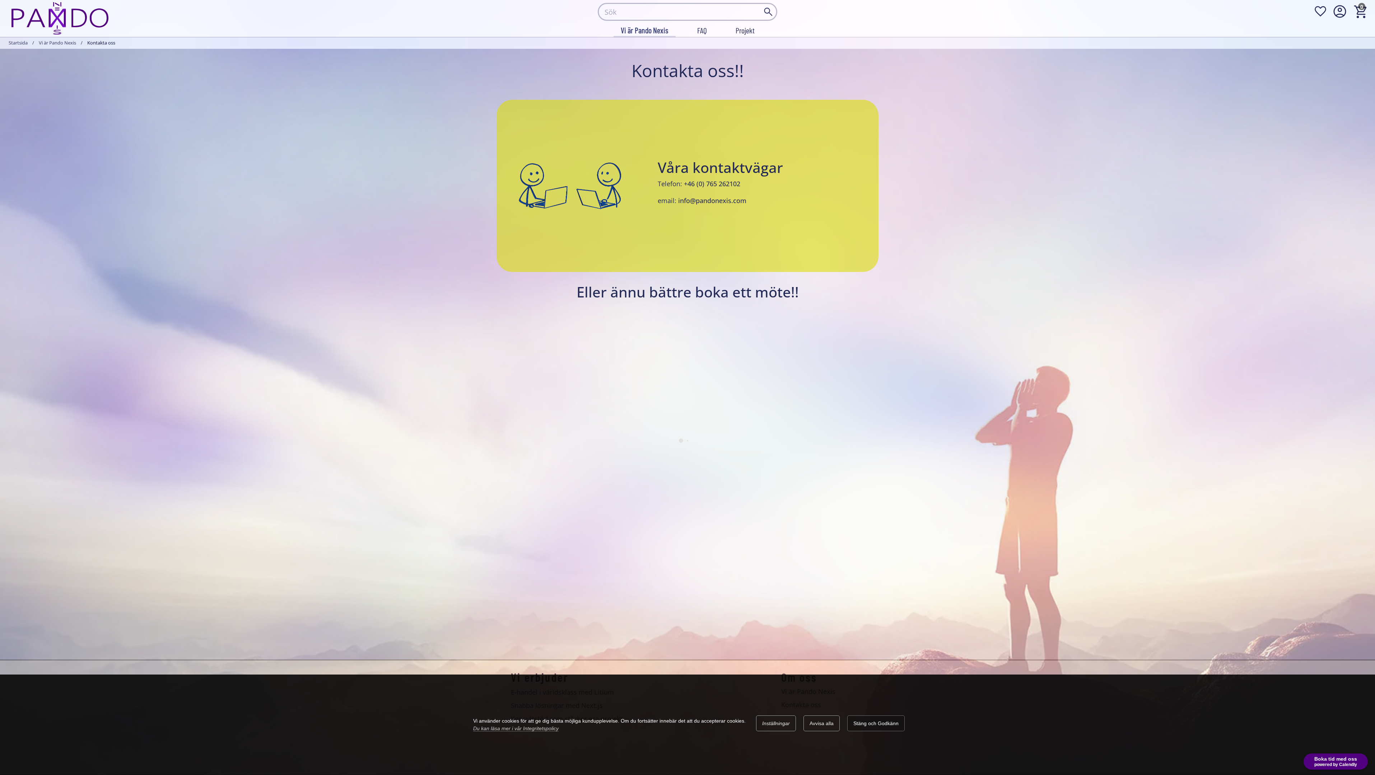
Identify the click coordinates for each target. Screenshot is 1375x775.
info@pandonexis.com (712, 200)
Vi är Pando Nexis (57, 43)
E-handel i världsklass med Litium (562, 692)
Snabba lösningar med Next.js (557, 705)
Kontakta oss (801, 704)
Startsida (18, 43)
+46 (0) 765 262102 (712, 183)
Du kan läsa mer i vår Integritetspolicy (516, 728)
